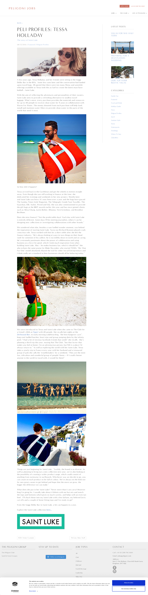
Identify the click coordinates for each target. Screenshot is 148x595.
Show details (32, 591)
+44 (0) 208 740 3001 (138, 6)
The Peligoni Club (8, 552)
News (113, 110)
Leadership (79, 573)
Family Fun (114, 96)
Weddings (114, 131)
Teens (113, 124)
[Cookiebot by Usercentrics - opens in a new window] (15, 591)
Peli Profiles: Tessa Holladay (42, 32)
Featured (31, 45)
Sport (113, 117)
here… (49, 510)
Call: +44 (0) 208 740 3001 (123, 552)
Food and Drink (116, 103)
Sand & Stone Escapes (9, 556)
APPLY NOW (124, 6)
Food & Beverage (81, 569)
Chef (77, 557)
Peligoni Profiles (43, 45)
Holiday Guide (116, 106)
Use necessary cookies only (128, 588)
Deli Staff (78, 565)
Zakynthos (114, 138)
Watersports (115, 127)
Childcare (79, 561)
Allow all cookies (128, 582)
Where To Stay (116, 134)
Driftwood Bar (23, 334)
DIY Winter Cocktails (26, 538)
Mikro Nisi (79, 577)
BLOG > (20, 23)
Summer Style (115, 120)
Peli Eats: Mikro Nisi (77, 538)
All (76, 553)
